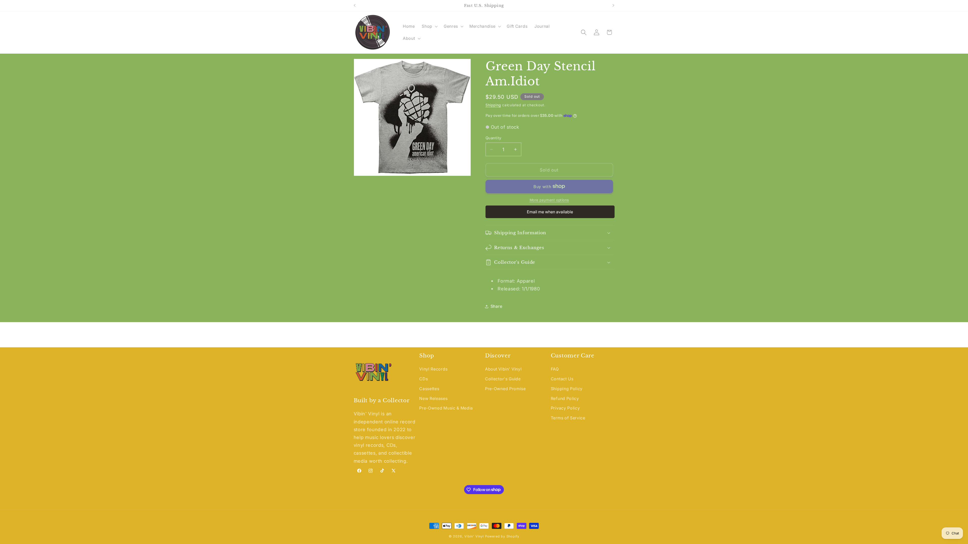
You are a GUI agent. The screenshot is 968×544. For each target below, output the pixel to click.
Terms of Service (568, 417)
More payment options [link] (549, 200)
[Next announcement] (613, 5)
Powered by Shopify (502, 536)
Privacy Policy (565, 408)
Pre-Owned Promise (505, 388)
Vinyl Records (433, 368)
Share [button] (496, 306)
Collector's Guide (503, 378)
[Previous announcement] (354, 5)
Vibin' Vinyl (474, 536)
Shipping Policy (567, 388)
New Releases (433, 398)
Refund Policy (565, 398)
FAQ (555, 368)
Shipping (493, 105)
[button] (429, 26)
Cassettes (429, 388)
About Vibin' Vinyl (503, 368)
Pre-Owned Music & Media (446, 408)
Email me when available (550, 211)
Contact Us (562, 378)
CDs (423, 378)
